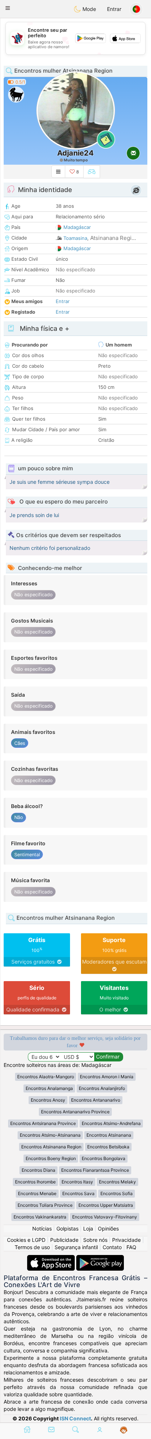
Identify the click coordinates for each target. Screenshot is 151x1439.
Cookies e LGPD (26, 1240)
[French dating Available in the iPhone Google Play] (100, 1258)
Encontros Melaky (117, 1182)
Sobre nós (95, 1240)
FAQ (131, 1247)
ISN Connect (75, 1418)
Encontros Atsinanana (108, 1135)
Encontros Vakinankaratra (40, 1217)
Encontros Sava (78, 1193)
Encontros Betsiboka (108, 1146)
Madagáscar (77, 227)
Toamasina (75, 238)
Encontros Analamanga (49, 1088)
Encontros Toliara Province (45, 1205)
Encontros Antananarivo (95, 1100)
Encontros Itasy (77, 1182)
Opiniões (108, 1228)
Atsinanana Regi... (113, 237)
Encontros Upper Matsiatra (105, 1205)
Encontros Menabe (37, 1193)
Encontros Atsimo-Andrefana (111, 1123)
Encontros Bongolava (103, 1158)
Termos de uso (32, 1247)
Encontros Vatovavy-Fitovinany (104, 1217)
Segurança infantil (76, 1247)
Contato (112, 1247)
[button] (7, 8)
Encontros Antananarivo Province (75, 1111)
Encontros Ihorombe (35, 1182)
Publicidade (64, 1240)
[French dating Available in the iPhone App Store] (51, 1258)
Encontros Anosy (48, 1100)
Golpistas (67, 1228)
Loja (88, 1228)
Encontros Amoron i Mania (106, 1076)
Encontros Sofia (116, 1193)
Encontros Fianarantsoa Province (95, 1170)
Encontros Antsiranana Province (43, 1123)
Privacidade (126, 1240)
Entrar (114, 9)
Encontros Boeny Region (51, 1158)
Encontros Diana (38, 1170)
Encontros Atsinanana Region (51, 1146)
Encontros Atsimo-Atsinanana (50, 1135)
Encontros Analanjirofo (102, 1088)
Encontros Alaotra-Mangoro (45, 1076)
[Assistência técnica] (124, 1430)
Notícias (42, 1228)
